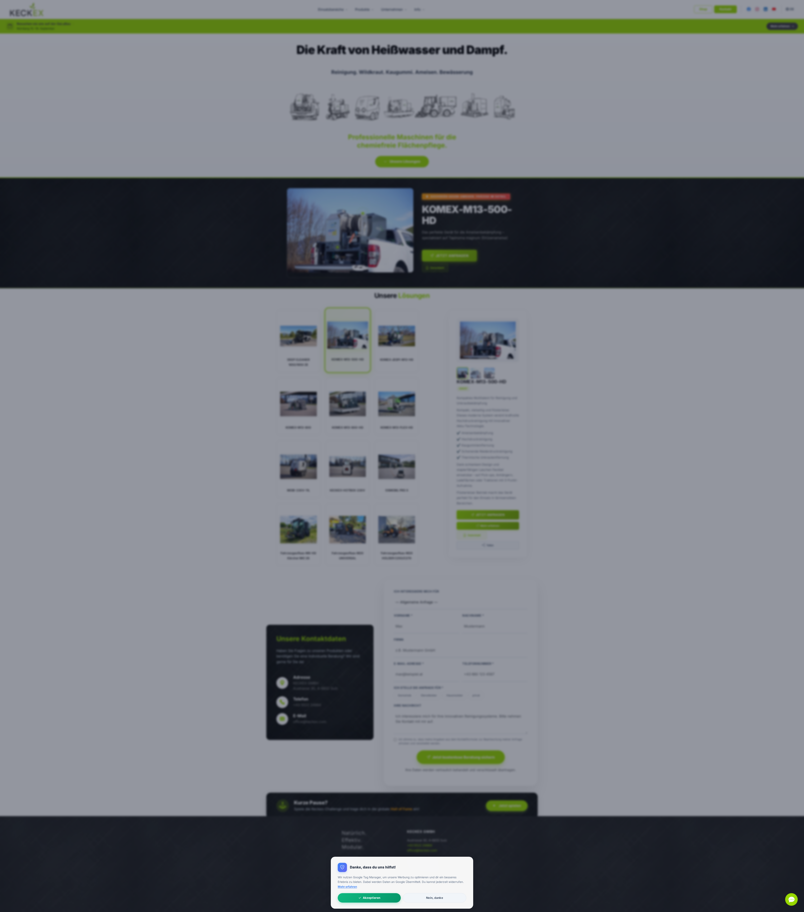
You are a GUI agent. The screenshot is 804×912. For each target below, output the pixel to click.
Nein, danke (434, 897)
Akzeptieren (371, 897)
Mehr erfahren (347, 886)
